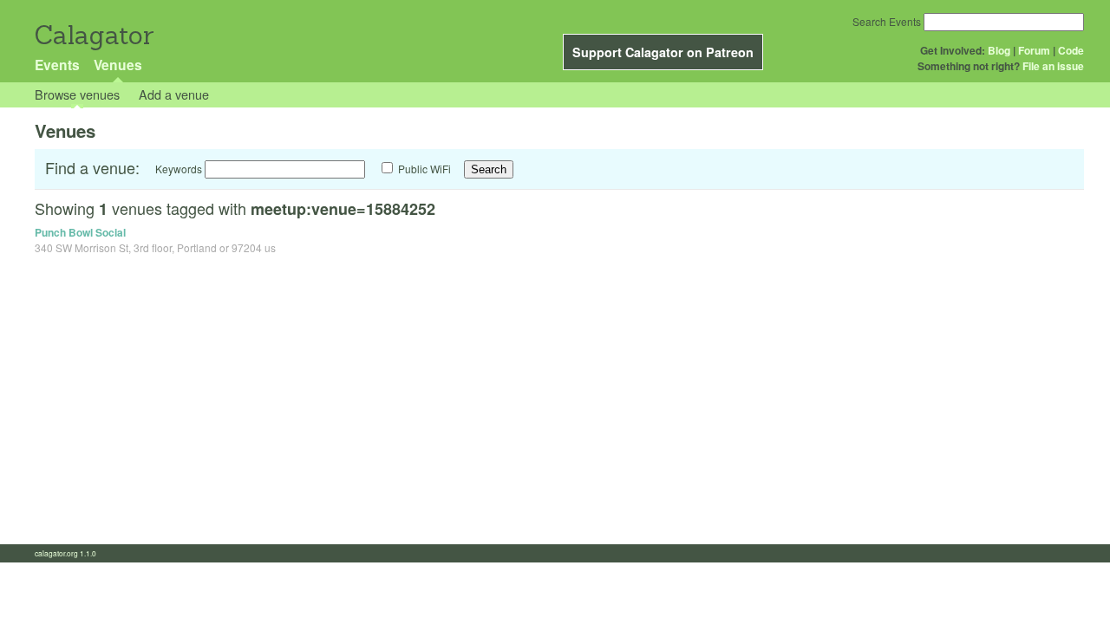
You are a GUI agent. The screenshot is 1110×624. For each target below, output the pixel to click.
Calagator (93, 35)
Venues (118, 65)
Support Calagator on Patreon (663, 52)
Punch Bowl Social (80, 232)
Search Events (886, 21)
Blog (999, 50)
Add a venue (174, 94)
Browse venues (77, 94)
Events (57, 65)
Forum (1034, 50)
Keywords (178, 168)
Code (1071, 50)
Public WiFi (424, 168)
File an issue (1053, 66)
